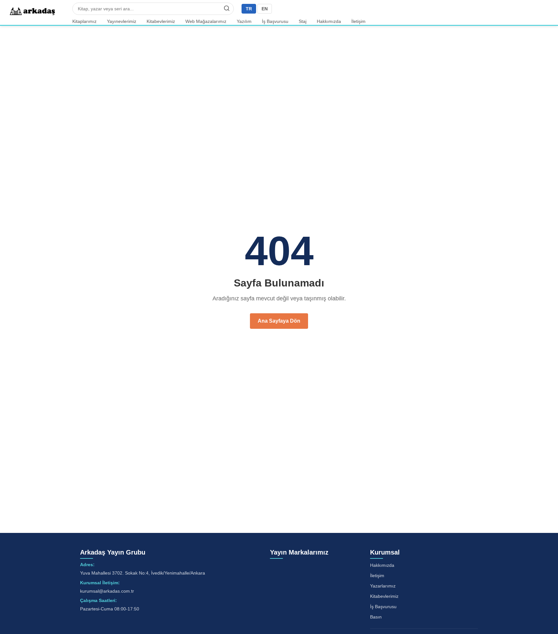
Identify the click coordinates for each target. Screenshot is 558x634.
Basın (376, 616)
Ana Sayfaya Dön (279, 321)
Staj (302, 21)
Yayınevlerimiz (121, 21)
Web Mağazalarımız (205, 21)
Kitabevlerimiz (161, 21)
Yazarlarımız (383, 585)
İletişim (358, 21)
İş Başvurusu (275, 21)
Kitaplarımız (84, 21)
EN (265, 8)
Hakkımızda (329, 21)
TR (249, 8)
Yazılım (244, 21)
